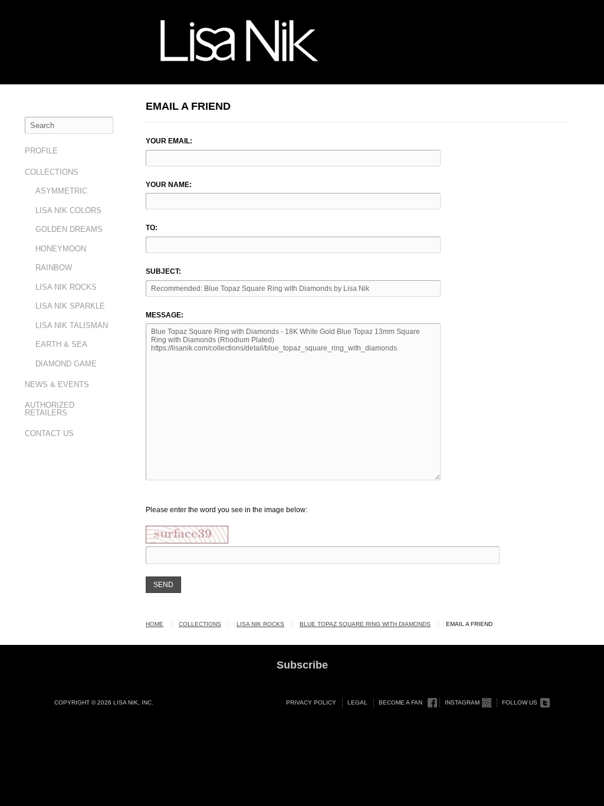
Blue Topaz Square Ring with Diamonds (365, 624)
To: (151, 228)
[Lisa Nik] (239, 40)
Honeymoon (60, 249)
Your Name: (169, 185)
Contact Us (49, 433)
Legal (357, 702)
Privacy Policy (311, 702)
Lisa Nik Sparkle (70, 306)
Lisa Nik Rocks (66, 287)
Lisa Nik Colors (68, 210)
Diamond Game (66, 364)
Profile (41, 151)
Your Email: (169, 141)
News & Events (57, 384)
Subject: (163, 271)
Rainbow (53, 267)
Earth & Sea (61, 344)
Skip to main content (51, 13)
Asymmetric (61, 191)
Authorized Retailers (49, 409)
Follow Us (519, 702)
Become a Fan (400, 702)
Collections (51, 172)
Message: (164, 315)
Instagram (462, 702)
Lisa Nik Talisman (71, 325)
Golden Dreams (69, 229)
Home (154, 624)
